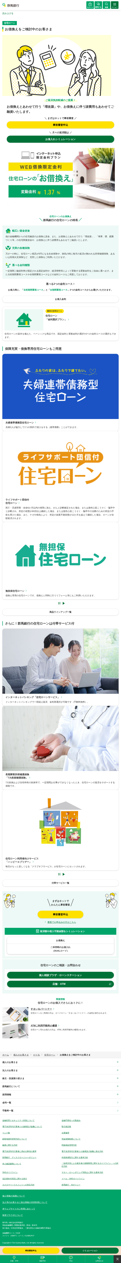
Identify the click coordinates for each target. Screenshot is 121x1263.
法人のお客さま (10, 1070)
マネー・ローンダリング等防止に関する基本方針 (82, 1172)
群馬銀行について (11, 1086)
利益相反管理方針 (69, 1145)
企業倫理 (65, 1133)
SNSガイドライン (10, 1172)
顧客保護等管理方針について (14, 1139)
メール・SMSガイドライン (73, 1179)
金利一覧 (6, 1102)
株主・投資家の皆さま (13, 1078)
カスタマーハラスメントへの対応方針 (18, 1185)
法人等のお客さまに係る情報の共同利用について (24, 1202)
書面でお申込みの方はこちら (61, 922)
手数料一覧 (7, 1110)
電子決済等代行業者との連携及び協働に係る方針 (82, 1151)
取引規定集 (66, 1126)
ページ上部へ (117, 1259)
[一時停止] (59, 603)
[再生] (63, 603)
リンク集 (6, 1133)
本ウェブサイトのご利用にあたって (18, 1209)
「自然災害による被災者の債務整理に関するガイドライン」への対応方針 (90, 1164)
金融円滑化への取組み (71, 1120)
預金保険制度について (71, 1139)
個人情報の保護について (13, 1196)
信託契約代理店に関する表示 (14, 1179)
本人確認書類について (11, 1164)
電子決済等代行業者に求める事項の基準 (19, 1151)
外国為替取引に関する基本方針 (75, 1157)
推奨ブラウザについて (12, 1215)
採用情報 (6, 1094)
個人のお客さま (10, 1062)
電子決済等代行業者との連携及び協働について (22, 1126)
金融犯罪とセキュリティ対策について (18, 1120)
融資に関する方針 (9, 1145)
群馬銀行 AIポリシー (71, 1185)
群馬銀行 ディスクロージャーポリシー (19, 1157)
